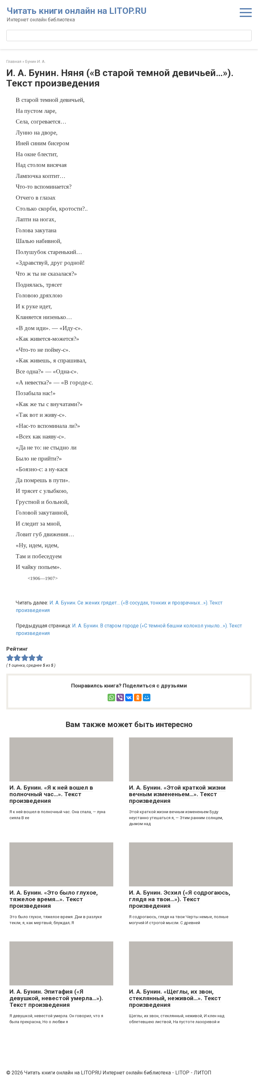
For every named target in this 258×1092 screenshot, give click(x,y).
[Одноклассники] (138, 697)
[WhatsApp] (111, 697)
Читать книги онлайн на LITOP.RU (77, 11)
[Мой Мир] (146, 697)
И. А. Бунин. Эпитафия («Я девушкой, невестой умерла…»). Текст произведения (56, 998)
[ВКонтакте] (129, 697)
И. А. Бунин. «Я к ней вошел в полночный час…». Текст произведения (51, 794)
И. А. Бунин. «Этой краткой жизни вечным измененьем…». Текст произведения (177, 794)
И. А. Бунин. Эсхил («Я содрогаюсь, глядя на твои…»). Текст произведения (179, 899)
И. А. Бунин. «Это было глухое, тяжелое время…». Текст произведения (53, 899)
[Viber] (120, 697)
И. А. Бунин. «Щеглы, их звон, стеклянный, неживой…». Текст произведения (175, 998)
